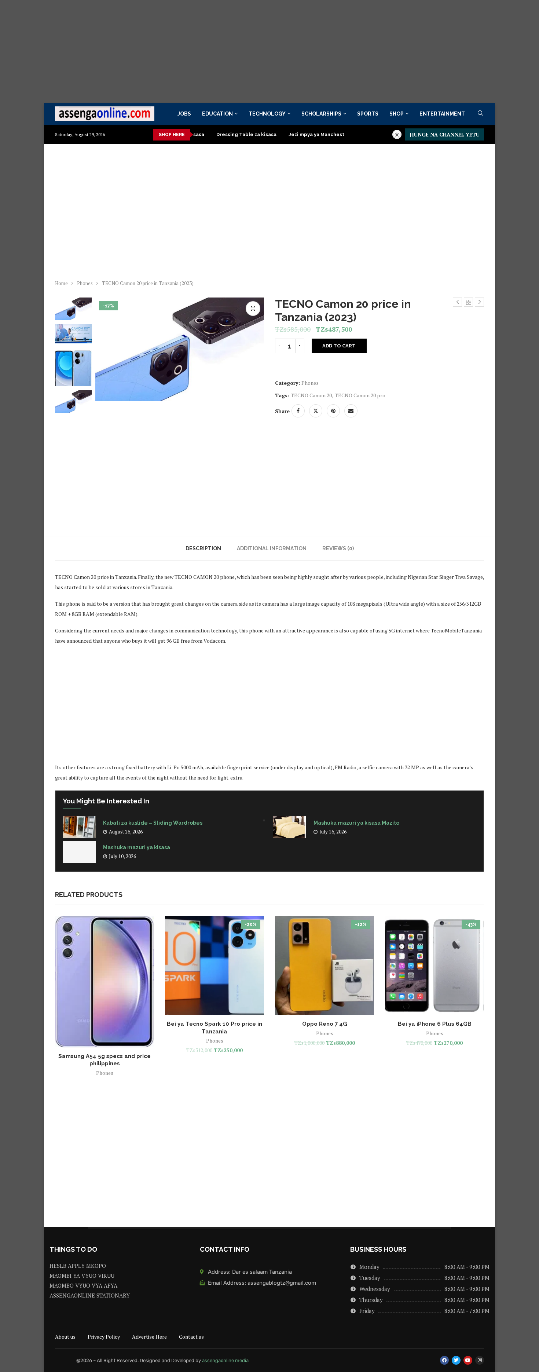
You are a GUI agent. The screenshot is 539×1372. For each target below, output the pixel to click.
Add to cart (339, 346)
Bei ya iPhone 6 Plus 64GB (435, 1024)
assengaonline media (225, 1360)
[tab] (203, 548)
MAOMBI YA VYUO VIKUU (82, 1275)
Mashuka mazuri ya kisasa (136, 847)
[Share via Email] (351, 410)
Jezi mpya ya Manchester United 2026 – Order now (320, 134)
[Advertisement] (220, 51)
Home (61, 283)
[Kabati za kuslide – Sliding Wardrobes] (79, 827)
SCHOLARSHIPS (321, 114)
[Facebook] (444, 1360)
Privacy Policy (104, 1336)
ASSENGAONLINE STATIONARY (90, 1295)
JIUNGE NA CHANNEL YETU (445, 134)
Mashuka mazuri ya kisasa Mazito (356, 823)
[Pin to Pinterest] (333, 410)
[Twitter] (456, 1360)
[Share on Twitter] (315, 410)
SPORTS (367, 114)
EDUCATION (217, 114)
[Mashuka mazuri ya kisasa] (79, 852)
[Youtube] (467, 1360)
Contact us (191, 1336)
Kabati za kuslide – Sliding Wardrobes (153, 823)
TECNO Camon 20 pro (360, 395)
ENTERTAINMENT (442, 114)
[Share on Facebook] (298, 410)
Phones (85, 283)
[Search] (480, 113)
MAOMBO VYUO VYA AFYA (83, 1285)
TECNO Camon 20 (311, 395)
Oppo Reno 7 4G (324, 1024)
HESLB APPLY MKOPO (78, 1266)
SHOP (396, 114)
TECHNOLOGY (267, 114)
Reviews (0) (338, 548)
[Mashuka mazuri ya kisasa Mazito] (289, 827)
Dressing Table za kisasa (217, 134)
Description (203, 548)
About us (65, 1336)
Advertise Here (149, 1336)
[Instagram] (479, 1360)
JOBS (184, 114)
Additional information (272, 548)
